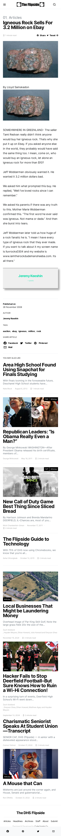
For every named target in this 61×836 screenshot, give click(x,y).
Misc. (6, 669)
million (31, 331)
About (45, 821)
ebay (14, 331)
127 (46, 469)
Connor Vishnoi (9, 745)
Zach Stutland (9, 630)
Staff (38, 821)
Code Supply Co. (41, 826)
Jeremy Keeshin (10, 318)
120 (46, 399)
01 (5, 17)
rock (39, 331)
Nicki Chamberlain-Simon (13, 525)
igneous (23, 331)
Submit (54, 821)
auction (6, 331)
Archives (29, 821)
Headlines (18, 821)
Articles (15, 17)
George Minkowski (11, 458)
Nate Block (7, 388)
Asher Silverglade (10, 558)
